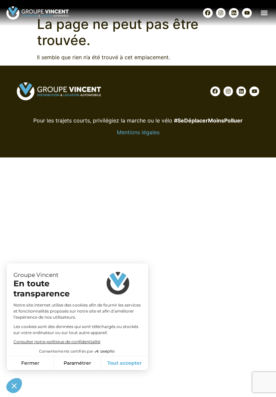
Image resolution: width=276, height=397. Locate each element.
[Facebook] (208, 13)
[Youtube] (247, 13)
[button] (264, 13)
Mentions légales (138, 132)
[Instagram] (221, 13)
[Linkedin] (234, 13)
